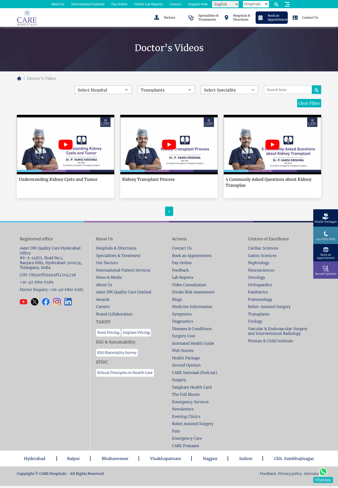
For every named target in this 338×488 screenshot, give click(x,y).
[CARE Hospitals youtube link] (25, 301)
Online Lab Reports (148, 4)
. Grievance (312, 473)
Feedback (268, 473)
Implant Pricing (136, 332)
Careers (175, 4)
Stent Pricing (108, 332)
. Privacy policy (289, 473)
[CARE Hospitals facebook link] (47, 301)
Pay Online (119, 4)
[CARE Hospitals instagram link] (58, 301)
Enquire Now (198, 4)
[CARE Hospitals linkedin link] (69, 301)
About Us (57, 4)
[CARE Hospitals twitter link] (36, 301)
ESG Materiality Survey (117, 352)
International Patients (87, 4)
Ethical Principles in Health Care (125, 372)
